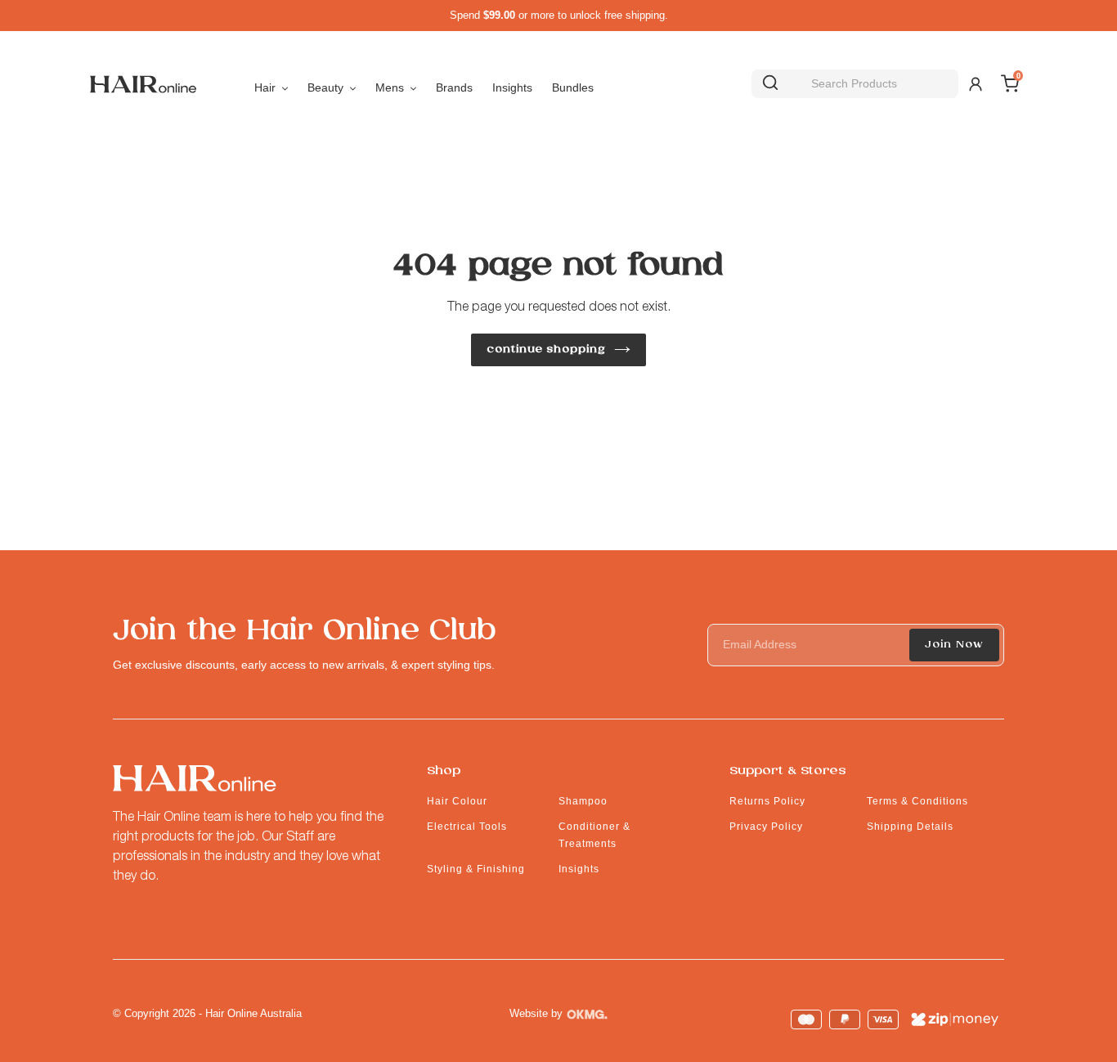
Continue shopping (546, 349)
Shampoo (583, 801)
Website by (536, 1013)
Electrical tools (467, 826)
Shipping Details (910, 826)
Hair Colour (457, 801)
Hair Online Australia (253, 1013)
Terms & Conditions (917, 801)
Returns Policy (767, 801)
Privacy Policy (766, 826)
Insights (578, 869)
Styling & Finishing (476, 869)
